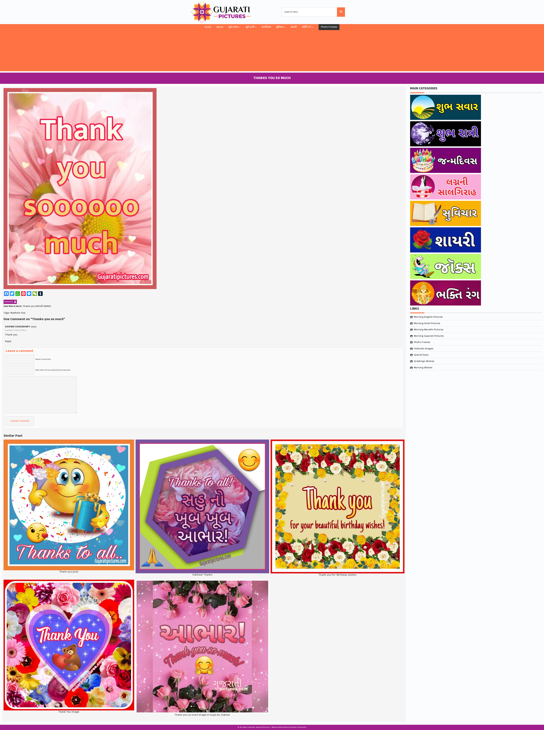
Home (208, 27)
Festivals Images (424, 349)
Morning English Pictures (428, 317)
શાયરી (294, 27)
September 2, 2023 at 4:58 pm (15, 330)
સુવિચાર (279, 27)
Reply (8, 342)
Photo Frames (329, 27)
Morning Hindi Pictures (427, 324)
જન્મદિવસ (266, 27)
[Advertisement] (272, 51)
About (219, 27)
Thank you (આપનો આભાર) (37, 306)
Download (8, 301)
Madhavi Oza (18, 313)
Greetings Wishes (424, 361)
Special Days (421, 355)
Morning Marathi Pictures (429, 330)
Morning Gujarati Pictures (429, 336)
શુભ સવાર (233, 27)
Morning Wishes (423, 368)
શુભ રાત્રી (250, 27)
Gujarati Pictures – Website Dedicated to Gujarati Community (281, 727)
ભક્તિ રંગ (306, 27)
